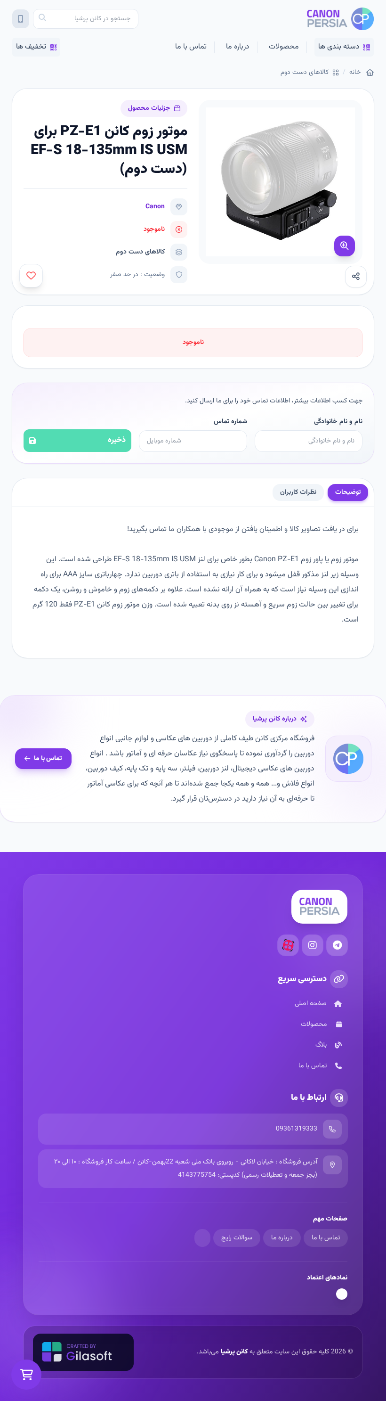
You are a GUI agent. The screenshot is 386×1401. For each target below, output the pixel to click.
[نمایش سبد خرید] (26, 1375)
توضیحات (348, 492)
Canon (155, 207)
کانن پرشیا (234, 1352)
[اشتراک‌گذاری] (356, 276)
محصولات (284, 47)
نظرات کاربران (298, 492)
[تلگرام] (337, 945)
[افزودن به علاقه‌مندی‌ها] (31, 275)
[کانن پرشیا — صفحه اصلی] (340, 19)
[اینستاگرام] (312, 945)
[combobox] (85, 19)
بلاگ (321, 1045)
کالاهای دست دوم (305, 72)
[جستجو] (42, 19)
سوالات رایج (236, 1238)
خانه (355, 72)
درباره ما (237, 47)
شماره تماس (230, 421)
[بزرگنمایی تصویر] (344, 246)
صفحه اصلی (311, 1004)
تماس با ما (191, 47)
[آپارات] (288, 945)
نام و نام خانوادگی (338, 421)
